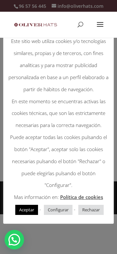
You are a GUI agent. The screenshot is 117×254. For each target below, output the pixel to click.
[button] (14, 239)
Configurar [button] (58, 210)
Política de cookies (81, 197)
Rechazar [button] (91, 210)
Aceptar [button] (26, 210)
